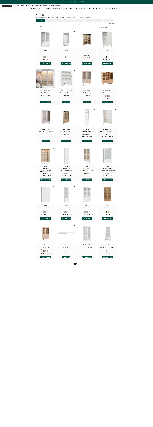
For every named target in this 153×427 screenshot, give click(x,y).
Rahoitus (32, 5)
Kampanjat (34, 8)
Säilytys (80, 8)
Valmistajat (45, 5)
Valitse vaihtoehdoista (45, 63)
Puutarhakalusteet (57, 8)
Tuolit (70, 8)
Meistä (27, 5)
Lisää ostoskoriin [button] (66, 102)
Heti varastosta (106, 8)
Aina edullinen (48, 8)
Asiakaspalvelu (17, 5)
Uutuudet (40, 8)
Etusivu (37, 12)
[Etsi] (145, 5)
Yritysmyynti (51, 5)
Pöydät (65, 8)
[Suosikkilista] (148, 5)
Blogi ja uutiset (58, 5)
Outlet (120, 8)
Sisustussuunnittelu (38, 5)
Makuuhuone (87, 8)
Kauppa (41, 12)
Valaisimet (98, 8)
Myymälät (23, 5)
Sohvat (75, 8)
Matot (93, 8)
